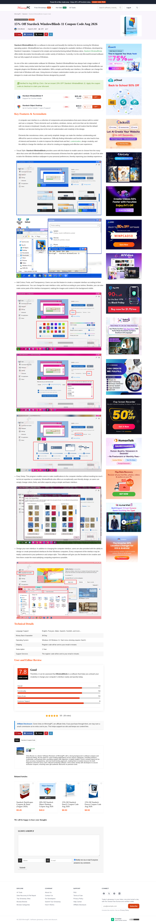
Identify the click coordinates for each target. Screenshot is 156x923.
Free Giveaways (42, 7)
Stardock (24, 14)
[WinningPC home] (24, 7)
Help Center (77, 902)
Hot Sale (61, 7)
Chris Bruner (21, 29)
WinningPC (17, 14)
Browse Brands (22, 902)
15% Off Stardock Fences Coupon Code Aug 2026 (93, 804)
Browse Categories (23, 905)
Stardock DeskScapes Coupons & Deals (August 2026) (24, 804)
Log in (129, 7)
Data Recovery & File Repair (26, 895)
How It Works (49, 905)
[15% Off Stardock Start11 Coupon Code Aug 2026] (70, 791)
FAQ (74, 892)
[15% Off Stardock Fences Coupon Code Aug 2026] (93, 791)
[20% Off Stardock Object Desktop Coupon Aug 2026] (47, 791)
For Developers (50, 898)
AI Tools (72, 7)
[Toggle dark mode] (137, 7)
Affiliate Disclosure (79, 905)
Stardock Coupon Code (28, 740)
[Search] (120, 7)
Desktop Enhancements (21, 19)
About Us (48, 892)
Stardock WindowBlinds (93, 51)
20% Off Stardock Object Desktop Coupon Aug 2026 (46, 804)
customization (75, 141)
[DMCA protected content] (134, 919)
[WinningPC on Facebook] (104, 893)
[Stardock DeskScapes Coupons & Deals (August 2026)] (25, 791)
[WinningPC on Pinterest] (114, 893)
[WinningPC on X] (109, 893)
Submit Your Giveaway (53, 902)
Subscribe (133, 906)
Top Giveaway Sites (23, 898)
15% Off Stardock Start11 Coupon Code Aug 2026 (70, 804)
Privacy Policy (78, 898)
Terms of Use (78, 895)
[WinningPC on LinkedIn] (119, 893)
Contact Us (49, 895)
